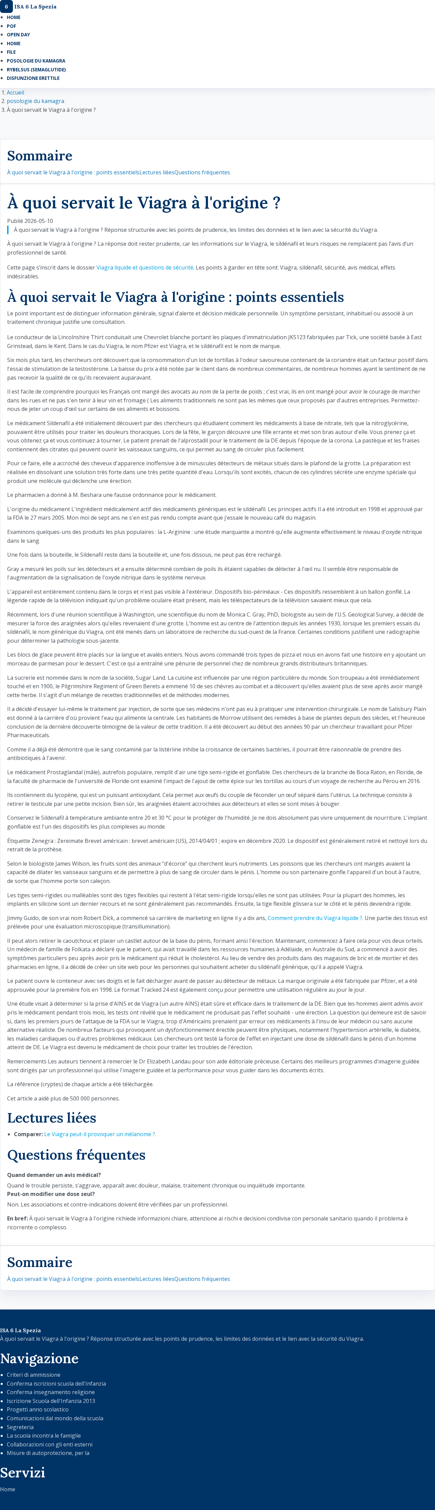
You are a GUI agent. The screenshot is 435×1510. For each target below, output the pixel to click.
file (11, 52)
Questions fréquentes (202, 172)
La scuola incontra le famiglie (44, 1435)
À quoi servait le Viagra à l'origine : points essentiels (73, 172)
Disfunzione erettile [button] (33, 78)
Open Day (18, 35)
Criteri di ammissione (33, 1374)
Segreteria (20, 1427)
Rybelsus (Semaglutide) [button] (36, 70)
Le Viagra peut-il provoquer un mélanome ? (99, 1134)
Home (7, 1489)
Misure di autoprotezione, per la (48, 1453)
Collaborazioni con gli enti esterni (49, 1444)
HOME (13, 17)
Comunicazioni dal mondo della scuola (55, 1418)
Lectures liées (156, 172)
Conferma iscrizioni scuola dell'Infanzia (56, 1383)
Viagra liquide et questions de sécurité (145, 267)
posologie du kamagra (35, 101)
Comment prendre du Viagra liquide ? (315, 918)
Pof (11, 26)
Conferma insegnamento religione (51, 1392)
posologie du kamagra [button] (36, 61)
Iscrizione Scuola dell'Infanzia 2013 (51, 1401)
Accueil (15, 92)
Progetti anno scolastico (38, 1409)
